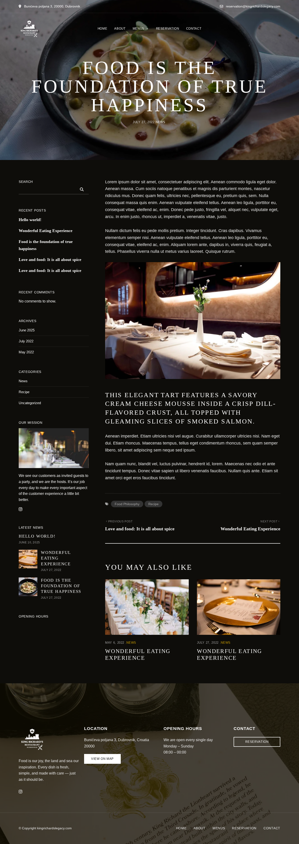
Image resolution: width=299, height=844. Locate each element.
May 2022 (26, 352)
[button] (102, 759)
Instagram (20, 792)
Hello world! (30, 219)
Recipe (153, 504)
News (160, 122)
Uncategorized (30, 403)
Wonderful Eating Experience (45, 230)
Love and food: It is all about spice (50, 259)
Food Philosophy (127, 504)
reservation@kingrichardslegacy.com (252, 6)
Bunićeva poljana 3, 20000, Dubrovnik (51, 6)
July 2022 (26, 341)
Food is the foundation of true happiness (46, 245)
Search (26, 182)
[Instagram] (20, 509)
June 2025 (27, 330)
